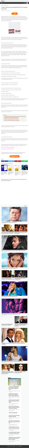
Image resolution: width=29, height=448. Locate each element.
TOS (16, 446)
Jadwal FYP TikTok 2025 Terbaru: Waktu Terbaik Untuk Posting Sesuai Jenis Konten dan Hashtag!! (14, 407)
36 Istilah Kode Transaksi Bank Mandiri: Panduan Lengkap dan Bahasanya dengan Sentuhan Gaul (14, 394)
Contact (8, 446)
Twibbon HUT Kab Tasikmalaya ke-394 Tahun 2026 (11, 118)
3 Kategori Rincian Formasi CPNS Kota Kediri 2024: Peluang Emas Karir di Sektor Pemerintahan (14, 438)
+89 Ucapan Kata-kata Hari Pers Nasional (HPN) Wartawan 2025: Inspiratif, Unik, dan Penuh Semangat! (18, 173)
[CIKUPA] (3, 1)
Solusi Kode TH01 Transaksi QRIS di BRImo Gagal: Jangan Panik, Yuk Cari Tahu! (14, 421)
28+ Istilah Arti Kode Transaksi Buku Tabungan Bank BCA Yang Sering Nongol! (14, 401)
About (11, 446)
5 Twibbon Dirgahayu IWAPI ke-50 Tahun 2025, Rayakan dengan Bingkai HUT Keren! (4, 173)
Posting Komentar (7, 10)
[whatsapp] (24, 161)
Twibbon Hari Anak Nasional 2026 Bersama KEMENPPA (11, 120)
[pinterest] (17, 161)
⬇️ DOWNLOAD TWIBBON (14, 156)
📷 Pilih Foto (14, 13)
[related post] (4, 168)
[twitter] (11, 161)
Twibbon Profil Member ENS (13, 412)
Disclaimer (13, 446)
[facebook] (4, 161)
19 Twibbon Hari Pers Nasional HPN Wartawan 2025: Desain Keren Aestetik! (11, 172)
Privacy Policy (20, 446)
